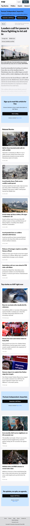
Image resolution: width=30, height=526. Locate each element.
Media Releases (15, 520)
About (18, 518)
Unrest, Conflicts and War (8, 41)
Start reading (15, 113)
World (3, 24)
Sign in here (19, 117)
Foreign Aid (4, 38)
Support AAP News (15, 496)
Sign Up (25, 2)
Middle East (12, 38)
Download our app (21, 17)
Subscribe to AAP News (8, 17)
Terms (5, 518)
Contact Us (23, 518)
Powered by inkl (15, 522)
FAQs (14, 518)
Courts (20, 6)
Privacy (9, 518)
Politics (13, 6)
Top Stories (4, 6)
